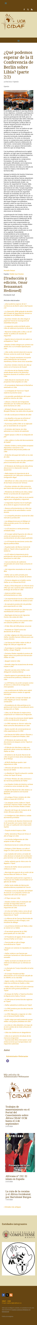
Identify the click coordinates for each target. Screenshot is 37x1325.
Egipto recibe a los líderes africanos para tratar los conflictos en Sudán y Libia (18, 982)
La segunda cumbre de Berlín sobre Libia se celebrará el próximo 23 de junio (18, 327)
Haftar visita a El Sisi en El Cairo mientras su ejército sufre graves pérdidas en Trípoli (18, 988)
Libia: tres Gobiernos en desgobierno (18, 1032)
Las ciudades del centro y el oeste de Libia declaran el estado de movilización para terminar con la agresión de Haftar (18, 855)
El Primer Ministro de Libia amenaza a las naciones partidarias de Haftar (17, 779)
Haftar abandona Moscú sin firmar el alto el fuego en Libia (17, 834)
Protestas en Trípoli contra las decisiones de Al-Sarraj (15, 630)
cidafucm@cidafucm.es (14, 1303)
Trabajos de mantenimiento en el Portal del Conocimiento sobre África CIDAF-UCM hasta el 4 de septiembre (18, 1115)
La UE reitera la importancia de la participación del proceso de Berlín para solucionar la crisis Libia (18, 556)
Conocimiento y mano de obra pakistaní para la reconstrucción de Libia (18, 461)
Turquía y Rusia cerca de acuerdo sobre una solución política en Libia (18, 621)
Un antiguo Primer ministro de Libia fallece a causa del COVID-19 (17, 798)
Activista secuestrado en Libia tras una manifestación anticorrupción (18, 610)
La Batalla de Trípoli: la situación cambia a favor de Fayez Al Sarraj (18, 774)
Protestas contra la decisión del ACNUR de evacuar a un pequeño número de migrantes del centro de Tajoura (18, 892)
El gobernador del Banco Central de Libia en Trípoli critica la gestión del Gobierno (17, 548)
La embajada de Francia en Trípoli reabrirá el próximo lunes (16, 391)
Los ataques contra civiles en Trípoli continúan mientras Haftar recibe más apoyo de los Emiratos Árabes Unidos (17, 804)
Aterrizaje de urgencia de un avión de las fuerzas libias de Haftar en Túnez (18, 873)
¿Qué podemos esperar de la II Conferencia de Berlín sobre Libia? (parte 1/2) (18, 305)
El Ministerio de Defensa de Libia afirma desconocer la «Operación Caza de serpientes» (18, 467)
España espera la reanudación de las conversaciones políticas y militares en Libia (17, 677)
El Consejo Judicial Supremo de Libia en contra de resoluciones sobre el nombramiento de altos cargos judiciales (18, 536)
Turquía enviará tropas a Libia (15, 830)
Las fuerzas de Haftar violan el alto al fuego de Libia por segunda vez (17, 643)
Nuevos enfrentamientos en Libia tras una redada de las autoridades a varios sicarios (17, 510)
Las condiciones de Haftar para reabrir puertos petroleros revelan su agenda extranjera (18, 692)
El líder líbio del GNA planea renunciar (18, 625)
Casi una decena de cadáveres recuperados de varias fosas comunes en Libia (18, 563)
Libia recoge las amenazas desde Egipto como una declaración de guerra (18, 719)
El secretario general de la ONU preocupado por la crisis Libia (15, 932)
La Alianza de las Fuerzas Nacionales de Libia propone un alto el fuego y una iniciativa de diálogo (18, 920)
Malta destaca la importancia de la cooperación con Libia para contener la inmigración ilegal (17, 475)
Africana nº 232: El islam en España (16, 1178)
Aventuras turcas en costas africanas (17, 844)
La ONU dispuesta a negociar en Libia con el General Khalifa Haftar (17, 1014)
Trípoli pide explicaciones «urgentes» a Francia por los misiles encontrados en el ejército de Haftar (18, 879)
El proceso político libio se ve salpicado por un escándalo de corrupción (18, 424)
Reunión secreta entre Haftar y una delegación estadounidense (17, 670)
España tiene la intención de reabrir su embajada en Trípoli (18, 340)
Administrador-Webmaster (17, 1056)
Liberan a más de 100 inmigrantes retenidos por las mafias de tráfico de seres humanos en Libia (17, 403)
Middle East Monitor (16, 273)
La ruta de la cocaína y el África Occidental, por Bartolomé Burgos (18, 1194)
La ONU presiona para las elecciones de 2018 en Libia (18, 1009)
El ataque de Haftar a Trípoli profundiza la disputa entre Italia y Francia (18, 994)
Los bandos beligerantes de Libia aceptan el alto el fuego (16, 840)
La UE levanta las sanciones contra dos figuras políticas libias (18, 542)
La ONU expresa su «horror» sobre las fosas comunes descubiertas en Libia (17, 724)
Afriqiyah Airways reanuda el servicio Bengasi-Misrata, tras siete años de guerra (18, 410)
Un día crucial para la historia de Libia (18, 414)
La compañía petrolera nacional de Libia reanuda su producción (18, 516)
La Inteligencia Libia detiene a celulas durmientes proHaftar (17, 816)
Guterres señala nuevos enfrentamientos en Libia (13, 594)
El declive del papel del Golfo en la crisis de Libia (18, 455)
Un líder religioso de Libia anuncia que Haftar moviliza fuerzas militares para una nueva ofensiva (18, 637)
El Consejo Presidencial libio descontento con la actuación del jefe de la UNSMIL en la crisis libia (18, 975)
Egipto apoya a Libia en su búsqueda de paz (18, 435)
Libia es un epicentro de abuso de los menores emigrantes (17, 1036)
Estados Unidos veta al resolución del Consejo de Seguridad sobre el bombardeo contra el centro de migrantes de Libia (17, 904)
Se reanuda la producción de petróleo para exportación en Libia (17, 605)
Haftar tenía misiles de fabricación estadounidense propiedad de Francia (17, 886)
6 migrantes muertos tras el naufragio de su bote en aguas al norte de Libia (17, 503)
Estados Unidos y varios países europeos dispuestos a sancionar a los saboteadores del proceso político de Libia (18, 448)
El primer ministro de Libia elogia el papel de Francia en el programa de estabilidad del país (17, 320)
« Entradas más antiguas (12, 1206)
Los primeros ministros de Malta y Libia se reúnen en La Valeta (18, 926)
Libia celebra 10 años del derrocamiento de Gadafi (18, 441)
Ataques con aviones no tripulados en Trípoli (17, 948)
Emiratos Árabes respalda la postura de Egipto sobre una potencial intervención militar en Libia (18, 655)
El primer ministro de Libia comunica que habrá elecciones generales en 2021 (18, 487)
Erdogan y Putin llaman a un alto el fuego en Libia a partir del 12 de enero (17, 849)
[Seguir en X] (28, 9)
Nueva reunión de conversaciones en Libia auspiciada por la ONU (17, 729)
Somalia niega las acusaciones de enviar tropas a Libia (18, 665)
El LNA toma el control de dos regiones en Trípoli (18, 1000)
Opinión (16, 81)
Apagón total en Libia (12, 660)
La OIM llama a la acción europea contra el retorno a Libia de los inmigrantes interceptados (18, 684)
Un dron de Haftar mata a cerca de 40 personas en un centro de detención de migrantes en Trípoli (18, 912)
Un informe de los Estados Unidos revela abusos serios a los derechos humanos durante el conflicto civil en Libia (17, 373)
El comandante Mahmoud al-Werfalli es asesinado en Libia (18, 386)
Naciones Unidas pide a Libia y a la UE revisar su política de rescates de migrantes (17, 333)
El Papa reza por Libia (12, 898)
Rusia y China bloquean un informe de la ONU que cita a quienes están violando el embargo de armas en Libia (18, 587)
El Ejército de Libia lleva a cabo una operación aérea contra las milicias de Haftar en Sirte (17, 749)
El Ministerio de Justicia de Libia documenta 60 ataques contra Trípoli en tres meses (18, 741)
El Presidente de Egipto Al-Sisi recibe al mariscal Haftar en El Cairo (18, 937)
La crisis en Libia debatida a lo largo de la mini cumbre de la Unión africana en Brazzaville (18, 1026)
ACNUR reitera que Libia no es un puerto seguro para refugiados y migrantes (18, 498)
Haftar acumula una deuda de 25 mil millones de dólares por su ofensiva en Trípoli (17, 962)
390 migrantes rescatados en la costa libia (17, 570)
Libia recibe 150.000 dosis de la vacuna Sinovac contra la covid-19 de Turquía (18, 352)
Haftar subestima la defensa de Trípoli (18, 1004)
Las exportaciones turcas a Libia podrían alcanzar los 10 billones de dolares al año (18, 599)
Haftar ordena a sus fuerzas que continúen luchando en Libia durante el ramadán (17, 955)
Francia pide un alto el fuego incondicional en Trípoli (14, 943)
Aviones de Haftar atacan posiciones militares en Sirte (17, 867)
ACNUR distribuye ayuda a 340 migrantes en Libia (15, 763)
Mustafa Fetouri (9, 270)
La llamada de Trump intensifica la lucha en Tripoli (18, 969)
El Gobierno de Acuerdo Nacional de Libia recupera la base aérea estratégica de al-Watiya (18, 756)
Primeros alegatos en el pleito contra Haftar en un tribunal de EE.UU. (17, 581)
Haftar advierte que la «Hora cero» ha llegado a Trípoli (17, 862)
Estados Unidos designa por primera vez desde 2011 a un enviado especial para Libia (18, 346)
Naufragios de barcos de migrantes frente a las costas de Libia (17, 616)
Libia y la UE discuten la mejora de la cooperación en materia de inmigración (18, 713)
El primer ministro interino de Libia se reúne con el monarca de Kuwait (17, 365)
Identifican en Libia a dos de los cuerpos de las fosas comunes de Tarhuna (18, 481)
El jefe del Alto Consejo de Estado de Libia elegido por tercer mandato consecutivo (17, 699)
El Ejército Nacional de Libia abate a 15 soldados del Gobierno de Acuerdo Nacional (18, 791)
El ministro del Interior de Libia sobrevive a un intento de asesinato (16, 430)
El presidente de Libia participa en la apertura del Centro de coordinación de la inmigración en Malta (18, 707)
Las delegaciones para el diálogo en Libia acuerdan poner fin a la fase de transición (17, 523)
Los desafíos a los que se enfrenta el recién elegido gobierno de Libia (17, 419)
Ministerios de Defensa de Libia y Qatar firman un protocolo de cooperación (18, 492)
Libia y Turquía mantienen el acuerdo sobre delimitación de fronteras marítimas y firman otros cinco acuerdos (18, 359)
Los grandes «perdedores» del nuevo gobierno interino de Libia (17, 397)
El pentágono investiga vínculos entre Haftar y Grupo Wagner (17, 649)
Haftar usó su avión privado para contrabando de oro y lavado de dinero (17, 575)
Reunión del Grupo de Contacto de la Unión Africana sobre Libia (17, 811)
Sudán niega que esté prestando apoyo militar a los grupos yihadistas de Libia (18, 1020)
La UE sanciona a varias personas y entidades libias (16, 529)
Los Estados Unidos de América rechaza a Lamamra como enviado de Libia (18, 785)
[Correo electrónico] (7, 1060)
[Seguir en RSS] (31, 9)
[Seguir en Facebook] (24, 9)
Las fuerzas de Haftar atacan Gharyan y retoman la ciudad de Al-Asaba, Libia (18, 735)
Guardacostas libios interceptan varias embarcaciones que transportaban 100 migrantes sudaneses (17, 1041)
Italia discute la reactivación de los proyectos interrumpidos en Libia (16, 380)
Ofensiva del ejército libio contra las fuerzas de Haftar (17, 768)
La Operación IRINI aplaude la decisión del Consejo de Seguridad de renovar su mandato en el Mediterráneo (18, 313)
